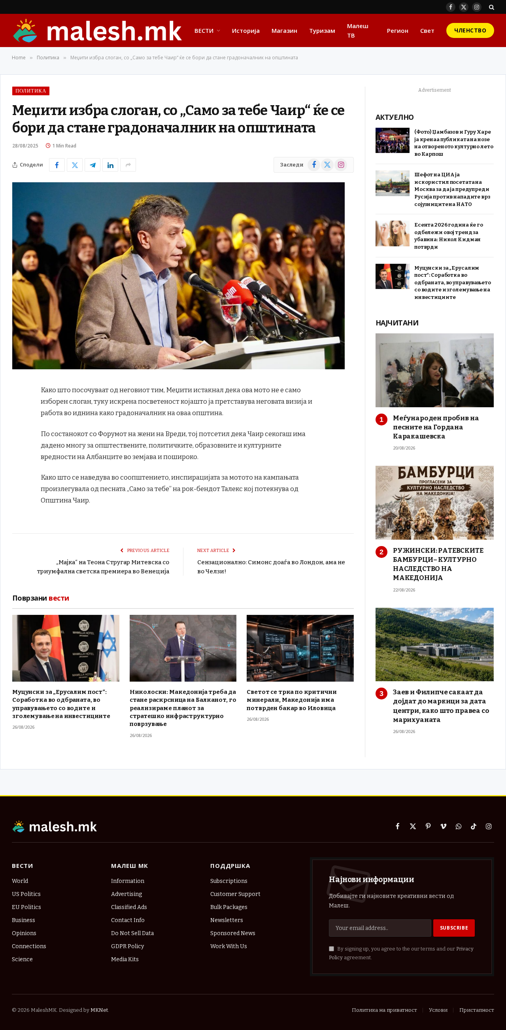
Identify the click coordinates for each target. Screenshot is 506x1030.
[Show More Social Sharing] (128, 165)
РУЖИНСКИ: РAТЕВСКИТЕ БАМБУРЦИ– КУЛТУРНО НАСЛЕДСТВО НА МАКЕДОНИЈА (438, 564)
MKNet (99, 1010)
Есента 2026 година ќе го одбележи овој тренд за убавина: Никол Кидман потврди (448, 236)
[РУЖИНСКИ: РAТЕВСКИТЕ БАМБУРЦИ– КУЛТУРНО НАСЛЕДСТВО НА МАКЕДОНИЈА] (435, 503)
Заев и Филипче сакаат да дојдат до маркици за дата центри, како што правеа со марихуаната (441, 706)
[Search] (490, 7)
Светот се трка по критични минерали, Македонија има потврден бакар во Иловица (291, 700)
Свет (427, 30)
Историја (246, 30)
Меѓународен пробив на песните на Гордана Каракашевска (436, 427)
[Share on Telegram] (92, 165)
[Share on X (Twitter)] (75, 165)
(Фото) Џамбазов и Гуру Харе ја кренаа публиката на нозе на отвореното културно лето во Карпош (453, 143)
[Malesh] (98, 30)
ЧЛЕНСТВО (470, 30)
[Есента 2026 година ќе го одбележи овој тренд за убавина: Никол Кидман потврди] (393, 233)
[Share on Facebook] (57, 165)
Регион (397, 30)
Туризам (322, 30)
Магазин (284, 30)
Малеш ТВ (357, 30)
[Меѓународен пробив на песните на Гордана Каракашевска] (435, 370)
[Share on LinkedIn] (110, 165)
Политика (30, 90)
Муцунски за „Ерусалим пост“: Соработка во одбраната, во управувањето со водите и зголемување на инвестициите (61, 704)
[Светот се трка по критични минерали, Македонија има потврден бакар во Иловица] (300, 648)
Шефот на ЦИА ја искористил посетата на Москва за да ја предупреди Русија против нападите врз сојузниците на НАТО (452, 189)
